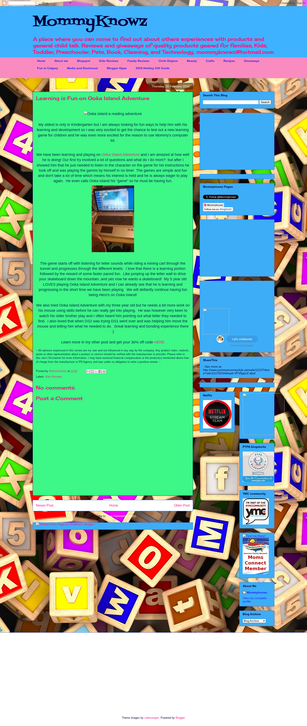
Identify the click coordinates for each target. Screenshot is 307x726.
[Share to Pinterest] (104, 371)
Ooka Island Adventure (120, 155)
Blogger (180, 717)
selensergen (151, 717)
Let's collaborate (242, 339)
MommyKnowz (90, 22)
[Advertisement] (237, 140)
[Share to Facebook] (100, 371)
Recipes (229, 61)
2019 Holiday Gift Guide (153, 68)
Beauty (192, 61)
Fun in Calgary (47, 68)
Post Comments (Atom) (121, 516)
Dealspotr (249, 345)
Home (41, 61)
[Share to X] (96, 371)
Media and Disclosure (82, 68)
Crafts (210, 61)
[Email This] (88, 371)
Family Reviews (138, 61)
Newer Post (44, 505)
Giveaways (251, 61)
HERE (159, 342)
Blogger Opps (117, 68)
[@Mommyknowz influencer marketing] (220, 342)
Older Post (182, 505)
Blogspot (83, 61)
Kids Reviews (108, 61)
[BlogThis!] (92, 371)
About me (61, 61)
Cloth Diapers (168, 61)
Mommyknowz (58, 371)
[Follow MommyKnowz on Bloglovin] (218, 210)
